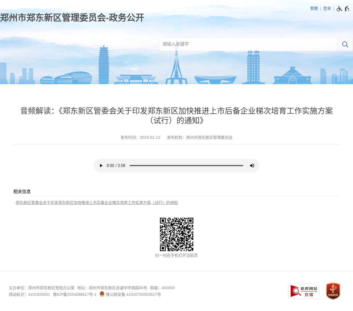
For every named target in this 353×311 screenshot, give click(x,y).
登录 (327, 8)
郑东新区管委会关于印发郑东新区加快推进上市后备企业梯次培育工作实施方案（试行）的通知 (97, 202)
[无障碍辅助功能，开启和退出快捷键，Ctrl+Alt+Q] (343, 8)
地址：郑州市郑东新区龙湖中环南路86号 (112, 288)
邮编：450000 (162, 288)
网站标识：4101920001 (29, 294)
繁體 (314, 8)
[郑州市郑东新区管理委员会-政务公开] (72, 17)
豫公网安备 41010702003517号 (133, 294)
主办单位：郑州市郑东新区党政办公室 (41, 288)
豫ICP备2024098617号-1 (75, 294)
